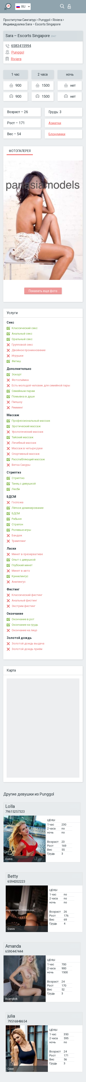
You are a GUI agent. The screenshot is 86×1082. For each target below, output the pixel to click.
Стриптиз (18, 478)
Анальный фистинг (24, 600)
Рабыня (17, 518)
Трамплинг (19, 541)
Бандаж (17, 535)
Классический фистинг (27, 595)
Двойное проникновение (28, 350)
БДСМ (16, 513)
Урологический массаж (27, 431)
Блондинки (57, 134)
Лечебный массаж (24, 442)
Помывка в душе (23, 396)
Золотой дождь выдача (28, 643)
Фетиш (16, 361)
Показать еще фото (43, 291)
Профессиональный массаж (31, 420)
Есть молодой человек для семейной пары (41, 385)
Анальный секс (22, 333)
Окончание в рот (23, 619)
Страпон (17, 524)
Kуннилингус (20, 576)
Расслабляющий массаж (28, 459)
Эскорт (17, 374)
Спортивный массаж (25, 453)
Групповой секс (22, 344)
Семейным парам (23, 391)
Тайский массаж (22, 437)
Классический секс (24, 328)
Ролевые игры (21, 530)
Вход (70, 5)
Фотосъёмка (20, 380)
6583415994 (21, 46)
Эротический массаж (26, 426)
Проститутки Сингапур (19, 20)
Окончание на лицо (24, 630)
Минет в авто (21, 570)
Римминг (17, 407)
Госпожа (17, 502)
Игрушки (17, 355)
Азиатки (55, 123)
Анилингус (19, 581)
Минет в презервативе (27, 554)
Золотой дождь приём (27, 649)
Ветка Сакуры (21, 464)
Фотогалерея (20, 151)
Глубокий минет (22, 565)
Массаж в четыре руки (27, 448)
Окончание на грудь (25, 624)
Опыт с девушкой (24, 559)
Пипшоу (17, 402)
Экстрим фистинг (23, 606)
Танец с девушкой (24, 483)
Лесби (16, 489)
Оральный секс (22, 339)
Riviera (57, 20)
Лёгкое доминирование (27, 507)
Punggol (44, 20)
